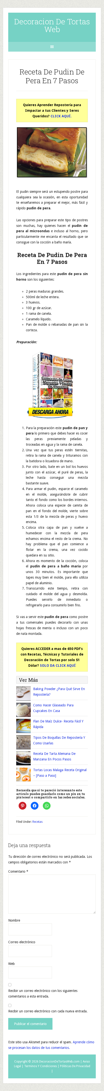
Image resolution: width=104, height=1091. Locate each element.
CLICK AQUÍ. (61, 116)
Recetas (37, 821)
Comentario (18, 871)
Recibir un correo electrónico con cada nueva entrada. (48, 1011)
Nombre (14, 920)
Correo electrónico (21, 942)
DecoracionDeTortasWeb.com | (60, 1061)
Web (11, 964)
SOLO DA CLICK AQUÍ (58, 665)
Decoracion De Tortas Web (52, 25)
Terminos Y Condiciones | (41, 1066)
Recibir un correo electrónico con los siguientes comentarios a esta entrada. (42, 993)
